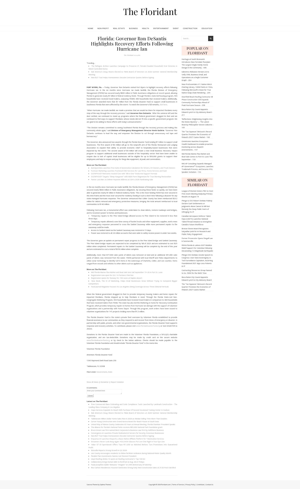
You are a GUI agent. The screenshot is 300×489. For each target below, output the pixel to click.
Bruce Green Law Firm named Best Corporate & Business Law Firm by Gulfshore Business (127, 430)
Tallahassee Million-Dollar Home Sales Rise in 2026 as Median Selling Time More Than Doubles (129, 418)
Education (207, 28)
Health (145, 28)
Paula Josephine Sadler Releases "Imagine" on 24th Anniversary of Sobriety (121, 464)
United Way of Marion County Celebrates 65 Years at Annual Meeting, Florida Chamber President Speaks (133, 424)
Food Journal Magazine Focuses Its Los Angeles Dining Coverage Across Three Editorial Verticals (130, 286)
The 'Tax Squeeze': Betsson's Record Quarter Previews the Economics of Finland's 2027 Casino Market (197, 287)
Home (90, 28)
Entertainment (161, 28)
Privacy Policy (190, 484)
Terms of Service (178, 484)
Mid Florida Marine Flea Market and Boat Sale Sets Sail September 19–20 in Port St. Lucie (126, 272)
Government (102, 372)
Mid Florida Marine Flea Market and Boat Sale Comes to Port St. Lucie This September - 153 (197, 157)
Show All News (92, 382)
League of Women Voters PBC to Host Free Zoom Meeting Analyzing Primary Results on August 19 (197, 194)
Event (176, 28)
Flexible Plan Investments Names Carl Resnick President (113, 456)
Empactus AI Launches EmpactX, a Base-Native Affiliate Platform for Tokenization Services (127, 439)
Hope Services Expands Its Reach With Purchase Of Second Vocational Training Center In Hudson (130, 410)
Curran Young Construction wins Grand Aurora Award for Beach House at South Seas (125, 421)
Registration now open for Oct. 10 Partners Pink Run (112, 275)
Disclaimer (104, 382)
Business (133, 28)
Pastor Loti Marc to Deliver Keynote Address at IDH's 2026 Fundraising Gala (122, 179)
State (110, 372)
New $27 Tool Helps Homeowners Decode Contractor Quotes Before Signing (122, 77)
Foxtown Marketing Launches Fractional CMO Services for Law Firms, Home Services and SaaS (129, 171)
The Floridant (150, 11)
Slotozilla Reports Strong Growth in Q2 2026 (109, 450)
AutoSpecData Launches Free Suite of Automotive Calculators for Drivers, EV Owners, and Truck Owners (133, 168)
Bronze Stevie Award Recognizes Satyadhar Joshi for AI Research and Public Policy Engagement (196, 231)
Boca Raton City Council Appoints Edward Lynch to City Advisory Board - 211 (197, 112)
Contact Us (209, 484)
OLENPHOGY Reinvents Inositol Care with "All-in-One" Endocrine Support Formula (124, 173)
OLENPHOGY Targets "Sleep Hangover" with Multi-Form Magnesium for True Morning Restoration (131, 176)
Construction (190, 28)
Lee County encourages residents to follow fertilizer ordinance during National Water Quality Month (131, 453)
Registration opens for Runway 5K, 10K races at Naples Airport (116, 278)
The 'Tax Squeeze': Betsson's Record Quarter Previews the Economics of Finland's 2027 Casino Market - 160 (197, 134)
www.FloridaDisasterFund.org (148, 326)
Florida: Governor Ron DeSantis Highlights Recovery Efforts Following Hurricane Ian (132, 43)
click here (163, 104)
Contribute (200, 484)
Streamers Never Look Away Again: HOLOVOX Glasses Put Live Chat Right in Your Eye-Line (128, 441)
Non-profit (103, 28)
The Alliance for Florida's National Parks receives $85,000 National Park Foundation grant (126, 427)
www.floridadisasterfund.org (98, 340)
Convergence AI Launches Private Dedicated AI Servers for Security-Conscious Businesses (127, 433)
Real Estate (119, 28)
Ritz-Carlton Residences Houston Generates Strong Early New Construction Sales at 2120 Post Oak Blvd (133, 467)
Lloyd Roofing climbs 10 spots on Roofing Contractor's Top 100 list (118, 459)
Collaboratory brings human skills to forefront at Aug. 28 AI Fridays (117, 462)
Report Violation (117, 382)
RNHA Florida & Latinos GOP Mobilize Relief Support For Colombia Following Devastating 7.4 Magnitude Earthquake (197, 248)
